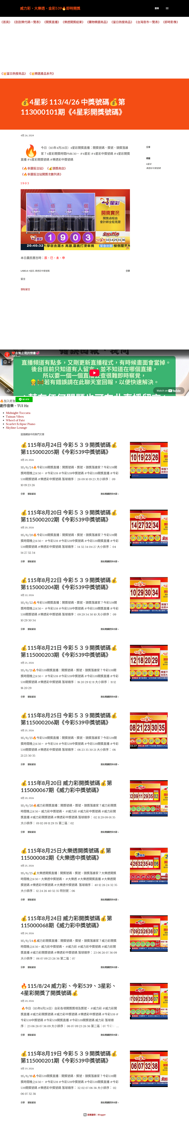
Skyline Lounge (16, 427)
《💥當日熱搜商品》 (13, 73)
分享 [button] (148, 147)
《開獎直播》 (52, 22)
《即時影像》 (170, 22)
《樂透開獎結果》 (73, 22)
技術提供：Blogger (96, 1114)
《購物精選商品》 (97, 22)
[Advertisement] (88, 47)
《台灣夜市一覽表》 (147, 22)
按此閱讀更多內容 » (110, 493)
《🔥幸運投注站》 (33, 168)
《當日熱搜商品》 (122, 22)
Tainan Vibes (15, 416)
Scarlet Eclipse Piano (20, 424)
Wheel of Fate (15, 420)
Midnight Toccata (18, 413)
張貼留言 (25, 289)
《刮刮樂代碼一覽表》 (27, 22)
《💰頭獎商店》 (56, 168)
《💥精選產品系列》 (41, 73)
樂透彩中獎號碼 (153, 168)
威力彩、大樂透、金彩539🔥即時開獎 (50, 8)
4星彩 (148, 164)
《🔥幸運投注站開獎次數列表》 (42, 174)
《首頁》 (6, 22)
